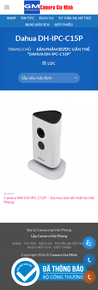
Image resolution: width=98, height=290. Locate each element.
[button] (7, 7)
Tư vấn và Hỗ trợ (74, 18)
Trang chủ (19, 49)
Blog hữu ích (37, 25)
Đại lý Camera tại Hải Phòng (49, 230)
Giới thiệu (63, 25)
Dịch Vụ (46, 18)
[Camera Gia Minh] (49, 7)
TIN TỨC (27, 18)
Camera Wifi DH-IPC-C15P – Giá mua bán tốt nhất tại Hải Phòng (49, 200)
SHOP (11, 18)
